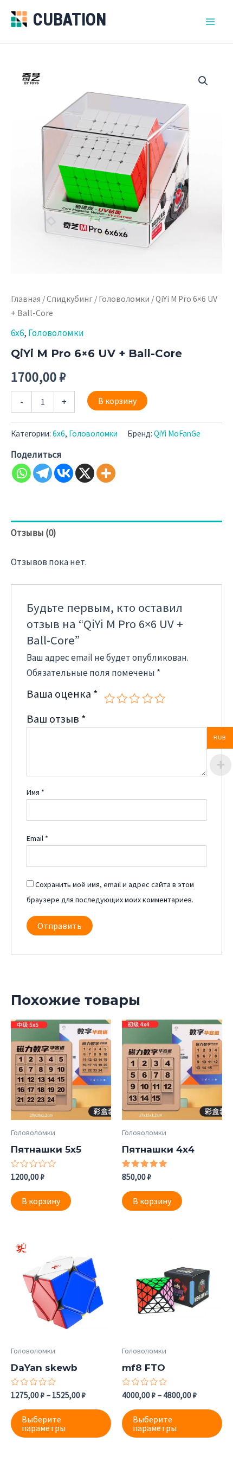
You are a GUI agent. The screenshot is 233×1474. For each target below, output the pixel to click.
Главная (26, 299)
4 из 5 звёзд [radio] (147, 698)
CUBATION (69, 21)
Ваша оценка (62, 694)
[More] (105, 473)
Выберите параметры (44, 1423)
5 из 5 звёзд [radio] (159, 698)
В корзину (117, 400)
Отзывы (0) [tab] (33, 533)
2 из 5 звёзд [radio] (121, 698)
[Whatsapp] (21, 473)
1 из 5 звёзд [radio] (109, 698)
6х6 (17, 333)
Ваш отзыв (56, 719)
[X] (84, 473)
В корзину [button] (41, 1200)
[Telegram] (42, 473)
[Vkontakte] (63, 473)
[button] (203, 81)
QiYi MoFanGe (177, 433)
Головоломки (124, 299)
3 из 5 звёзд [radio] (134, 698)
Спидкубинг (70, 299)
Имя (35, 792)
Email (37, 838)
